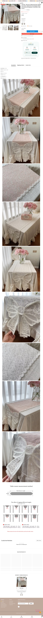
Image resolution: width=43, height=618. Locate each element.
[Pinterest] (18, 606)
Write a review (39, 540)
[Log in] (39, 2)
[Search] (3, 2)
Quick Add (21, 588)
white (20, 594)
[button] (1, 27)
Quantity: (23, 29)
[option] (10, 13)
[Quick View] (25, 580)
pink (22, 594)
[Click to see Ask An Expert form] (38, 610)
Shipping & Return (20, 65)
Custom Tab (28, 65)
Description (13, 65)
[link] (11, 617)
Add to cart (32, 31)
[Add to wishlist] (40, 31)
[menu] (1, 2)
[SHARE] (41, 31)
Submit (31, 603)
